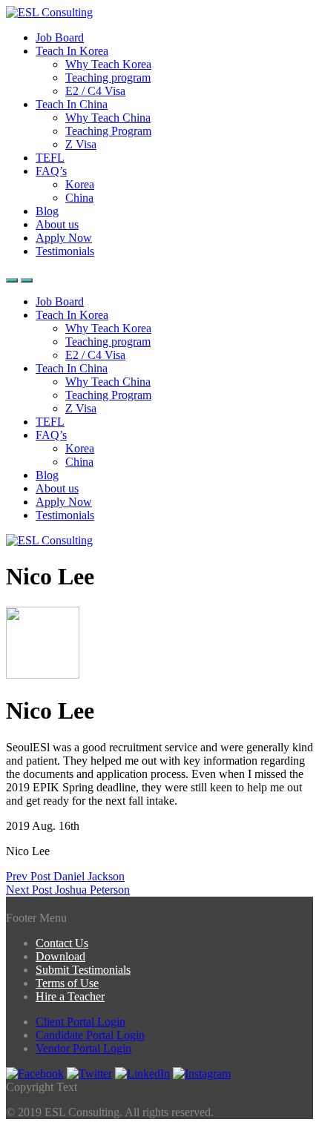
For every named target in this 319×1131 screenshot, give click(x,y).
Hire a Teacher (70, 996)
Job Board (60, 37)
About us (57, 224)
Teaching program (108, 77)
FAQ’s (51, 171)
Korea (79, 184)
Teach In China (72, 104)
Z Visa (80, 144)
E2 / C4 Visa (95, 91)
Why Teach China (108, 117)
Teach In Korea (72, 50)
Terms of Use (67, 983)
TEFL (50, 157)
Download (60, 956)
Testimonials (65, 251)
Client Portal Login (80, 1021)
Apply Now (64, 237)
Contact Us (62, 943)
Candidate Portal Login (90, 1035)
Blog (47, 211)
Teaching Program (108, 131)
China (79, 197)
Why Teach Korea (108, 64)
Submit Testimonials (83, 969)
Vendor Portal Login (83, 1048)
